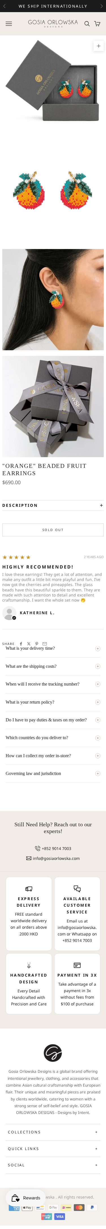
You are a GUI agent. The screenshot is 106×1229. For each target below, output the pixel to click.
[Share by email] (44, 644)
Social (53, 1165)
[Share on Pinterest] (36, 644)
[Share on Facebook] (21, 644)
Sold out (53, 530)
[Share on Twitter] (29, 644)
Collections (53, 1132)
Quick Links (53, 1148)
